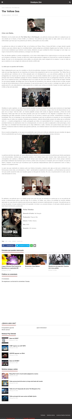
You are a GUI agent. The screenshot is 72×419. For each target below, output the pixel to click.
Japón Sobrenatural (41, 327)
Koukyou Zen (36, 2)
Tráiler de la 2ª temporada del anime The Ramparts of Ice (24, 388)
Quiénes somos (51, 415)
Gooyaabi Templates (29, 418)
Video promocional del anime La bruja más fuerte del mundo (26, 381)
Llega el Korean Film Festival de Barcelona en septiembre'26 (11, 267)
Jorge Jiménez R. (7, 15)
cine (6, 241)
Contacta (43, 415)
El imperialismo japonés (8, 327)
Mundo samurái (6, 329)
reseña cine (8, 7)
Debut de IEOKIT (13, 338)
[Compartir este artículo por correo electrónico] (34, 245)
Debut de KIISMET (14, 361)
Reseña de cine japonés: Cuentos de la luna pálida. (59, 267)
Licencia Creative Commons (63, 415)
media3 (14, 241)
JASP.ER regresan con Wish (17, 353)
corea (9, 241)
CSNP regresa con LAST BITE (17, 346)
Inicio (3, 7)
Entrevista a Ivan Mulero (32, 266)
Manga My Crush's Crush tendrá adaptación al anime (23, 373)
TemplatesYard (10, 418)
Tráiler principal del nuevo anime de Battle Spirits (22, 396)
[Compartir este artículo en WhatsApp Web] (31, 245)
